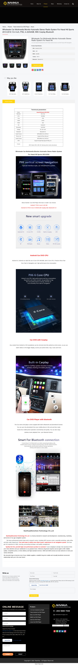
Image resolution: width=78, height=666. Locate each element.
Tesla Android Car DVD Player (21, 27)
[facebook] (37, 70)
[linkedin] (40, 70)
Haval (32, 27)
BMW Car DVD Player (35, 617)
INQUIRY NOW (37, 65)
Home (32, 4)
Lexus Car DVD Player (35, 622)
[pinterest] (33, 70)
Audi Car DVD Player (35, 619)
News (52, 4)
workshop (59, 4)
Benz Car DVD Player (35, 614)
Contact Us (66, 4)
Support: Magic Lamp (39, 664)
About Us (39, 4)
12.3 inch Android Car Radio (37, 610)
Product (45, 4)
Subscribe (66, 625)
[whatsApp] (35, 70)
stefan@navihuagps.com (45, 580)
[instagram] (42, 70)
